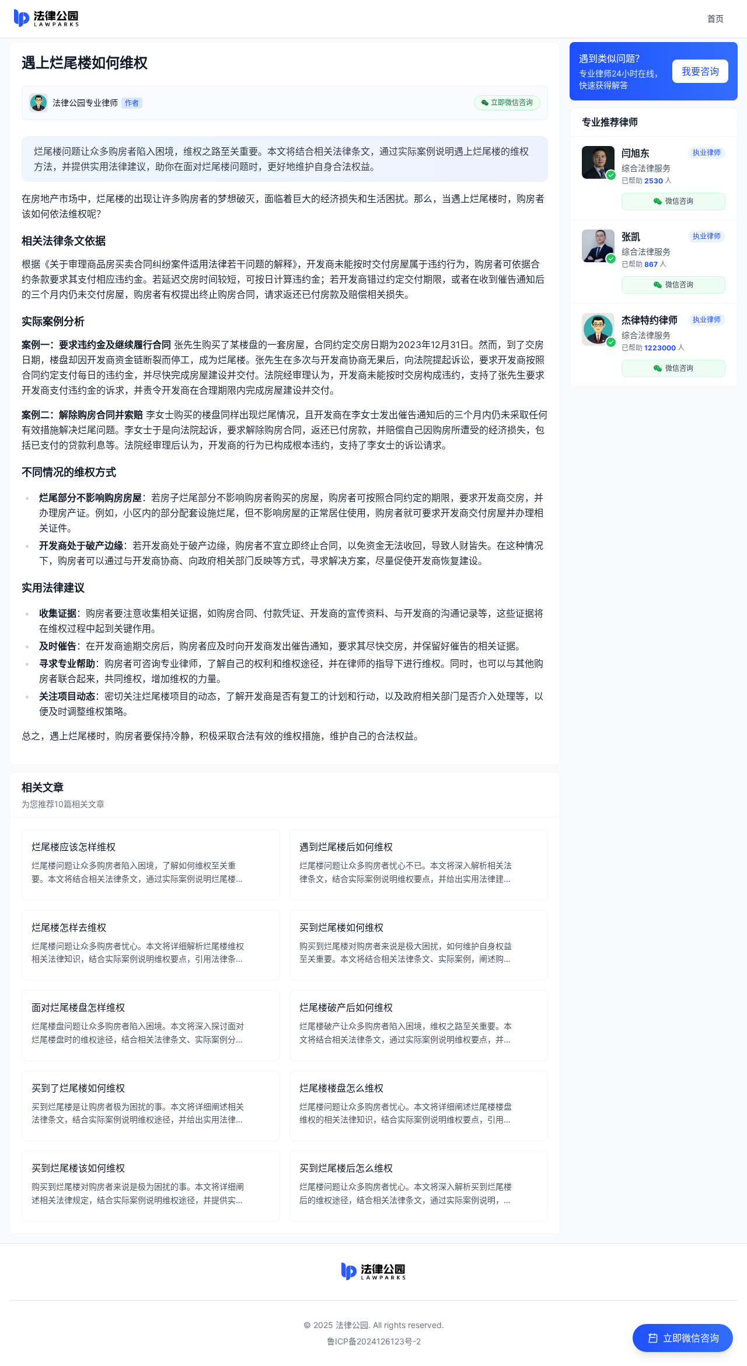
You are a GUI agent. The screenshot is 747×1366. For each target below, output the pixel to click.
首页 (715, 18)
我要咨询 (700, 71)
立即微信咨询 (691, 1338)
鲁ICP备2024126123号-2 (374, 1341)
